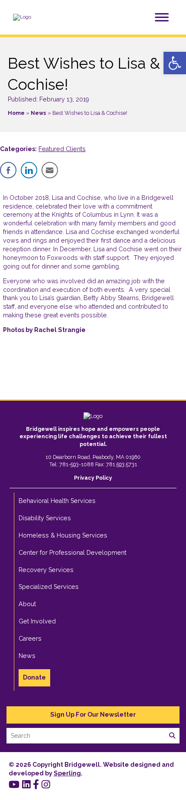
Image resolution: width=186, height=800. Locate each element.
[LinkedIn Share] (29, 170)
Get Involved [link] (37, 621)
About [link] (27, 604)
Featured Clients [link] (62, 148)
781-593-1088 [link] (76, 464)
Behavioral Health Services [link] (57, 500)
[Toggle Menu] (162, 17)
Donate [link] (34, 677)
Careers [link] (30, 638)
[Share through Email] (50, 170)
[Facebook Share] (8, 170)
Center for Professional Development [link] (72, 552)
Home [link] (16, 113)
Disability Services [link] (45, 518)
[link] (175, 63)
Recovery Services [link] (46, 569)
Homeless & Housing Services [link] (63, 535)
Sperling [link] (67, 773)
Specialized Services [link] (49, 586)
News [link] (38, 113)
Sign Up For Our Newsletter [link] (93, 714)
